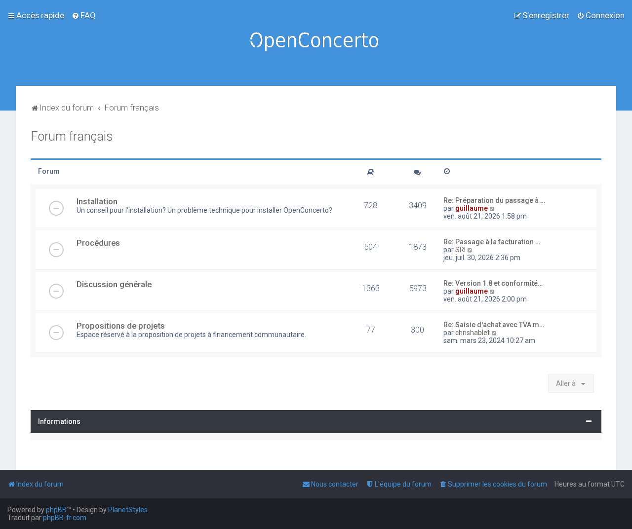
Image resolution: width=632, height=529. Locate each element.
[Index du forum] (316, 43)
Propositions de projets (121, 326)
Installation (97, 201)
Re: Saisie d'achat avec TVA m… (493, 325)
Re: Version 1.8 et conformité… (493, 283)
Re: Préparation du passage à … (494, 200)
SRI (460, 250)
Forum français (72, 136)
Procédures (98, 243)
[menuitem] (84, 15)
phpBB (56, 510)
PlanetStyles (128, 510)
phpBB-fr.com (64, 518)
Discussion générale (114, 284)
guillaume (471, 208)
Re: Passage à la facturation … (491, 242)
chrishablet (472, 333)
